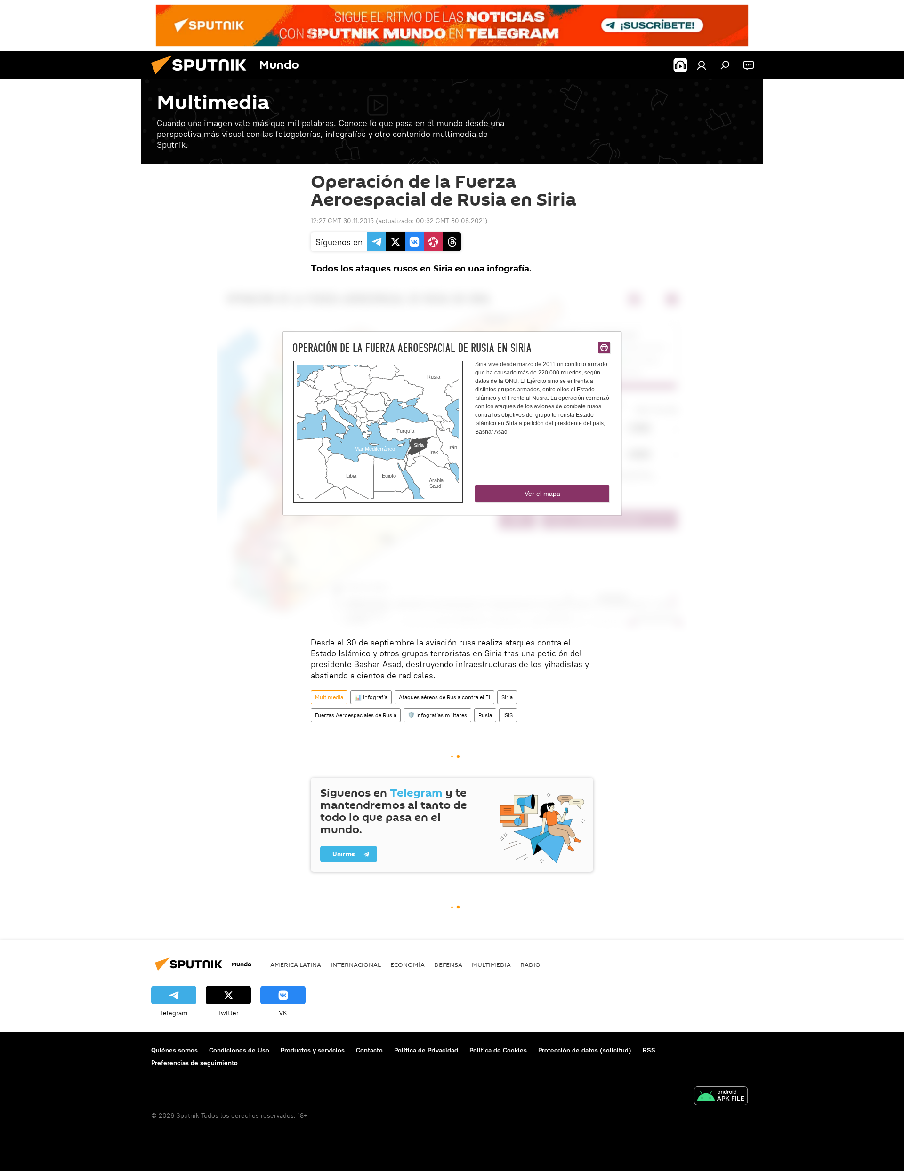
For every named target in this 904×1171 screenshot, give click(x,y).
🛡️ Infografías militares (437, 714)
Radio (530, 964)
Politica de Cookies (498, 1050)
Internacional (356, 964)
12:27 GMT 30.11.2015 (342, 220)
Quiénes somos (174, 1050)
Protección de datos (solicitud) (584, 1050)
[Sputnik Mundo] (202, 76)
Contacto (369, 1050)
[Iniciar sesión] (701, 65)
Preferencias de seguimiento (194, 1063)
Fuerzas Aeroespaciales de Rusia (355, 714)
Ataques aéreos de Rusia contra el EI (444, 697)
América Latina (295, 964)
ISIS (508, 714)
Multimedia (329, 697)
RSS (649, 1050)
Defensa (448, 964)
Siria (507, 697)
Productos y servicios (313, 1050)
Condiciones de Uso (239, 1050)
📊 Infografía (371, 697)
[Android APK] (721, 1096)
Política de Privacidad (426, 1050)
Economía (407, 964)
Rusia (485, 714)
